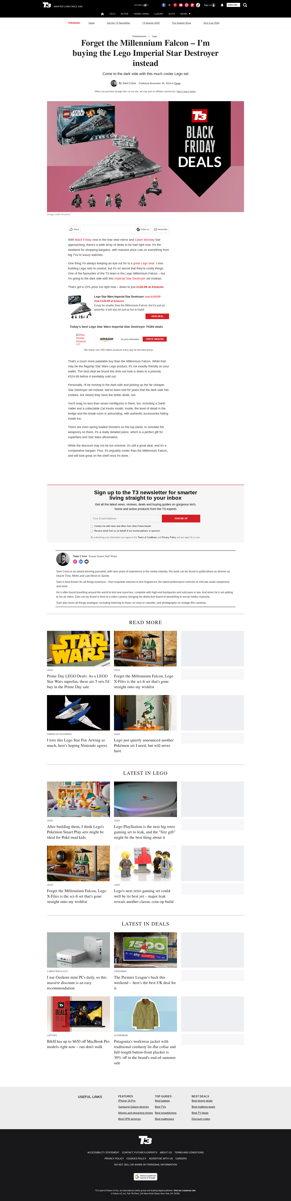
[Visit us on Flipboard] (192, 5)
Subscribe (232, 5)
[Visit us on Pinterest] (175, 5)
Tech (112, 13)
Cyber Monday (145, 239)
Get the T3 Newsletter (118, 23)
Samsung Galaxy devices (133, 1106)
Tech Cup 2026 (211, 23)
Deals (92, 23)
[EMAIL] (87, 561)
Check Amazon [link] (155, 339)
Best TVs (160, 1106)
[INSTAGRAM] (76, 561)
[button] (118, 338)
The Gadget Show (181, 23)
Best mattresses (164, 1119)
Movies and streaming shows (135, 1112)
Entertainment (139, 36)
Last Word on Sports (97, 575)
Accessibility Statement (103, 1152)
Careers (181, 1158)
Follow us (145, 229)
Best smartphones (165, 1112)
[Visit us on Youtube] (181, 5)
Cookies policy (136, 1158)
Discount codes (201, 1119)
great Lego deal (143, 263)
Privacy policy (114, 1158)
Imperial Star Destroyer (130, 278)
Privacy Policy (169, 537)
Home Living (141, 13)
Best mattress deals (203, 1106)
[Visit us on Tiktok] (198, 5)
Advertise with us (161, 1158)
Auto (172, 13)
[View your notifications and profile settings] (222, 5)
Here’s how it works (186, 91)
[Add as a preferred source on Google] (145, 1176)
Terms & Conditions (147, 537)
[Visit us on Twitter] (169, 5)
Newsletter (163, 229)
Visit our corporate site (185, 1190)
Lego (154, 36)
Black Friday (83, 239)
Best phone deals (202, 1100)
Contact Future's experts (139, 1152)
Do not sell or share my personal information (145, 1164)
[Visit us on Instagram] (187, 5)
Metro (75, 575)
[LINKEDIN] (82, 561)
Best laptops (162, 1100)
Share (76, 229)
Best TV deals (200, 1112)
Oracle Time (63, 575)
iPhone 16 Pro (126, 1100)
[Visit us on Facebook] (164, 5)
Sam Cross (129, 83)
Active (124, 13)
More (183, 13)
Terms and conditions (189, 1152)
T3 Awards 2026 (151, 23)
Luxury (158, 13)
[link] (80, 307)
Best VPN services (129, 1119)
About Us (166, 1152)
